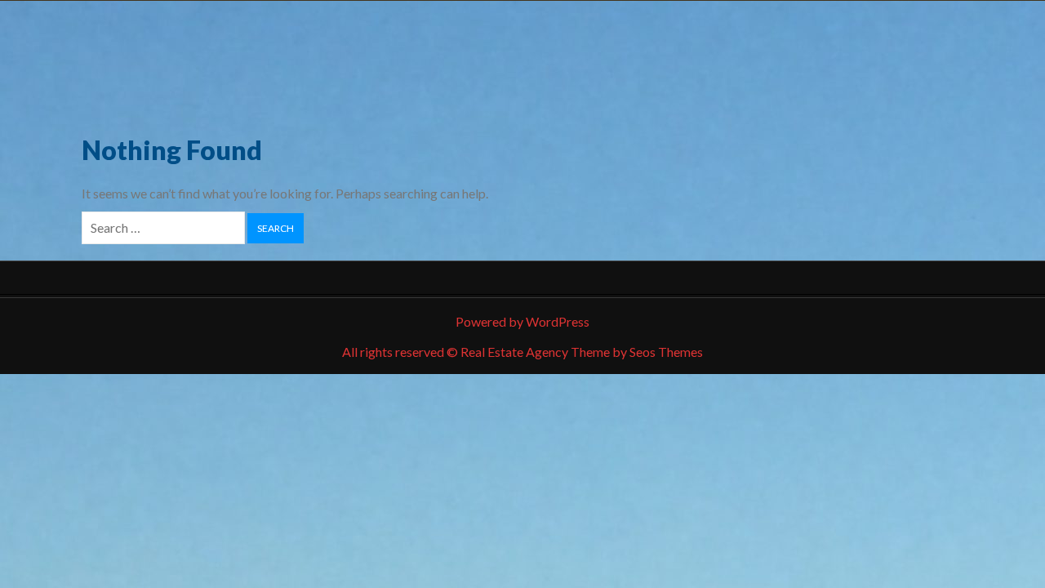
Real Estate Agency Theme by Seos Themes (581, 351)
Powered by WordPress (522, 321)
